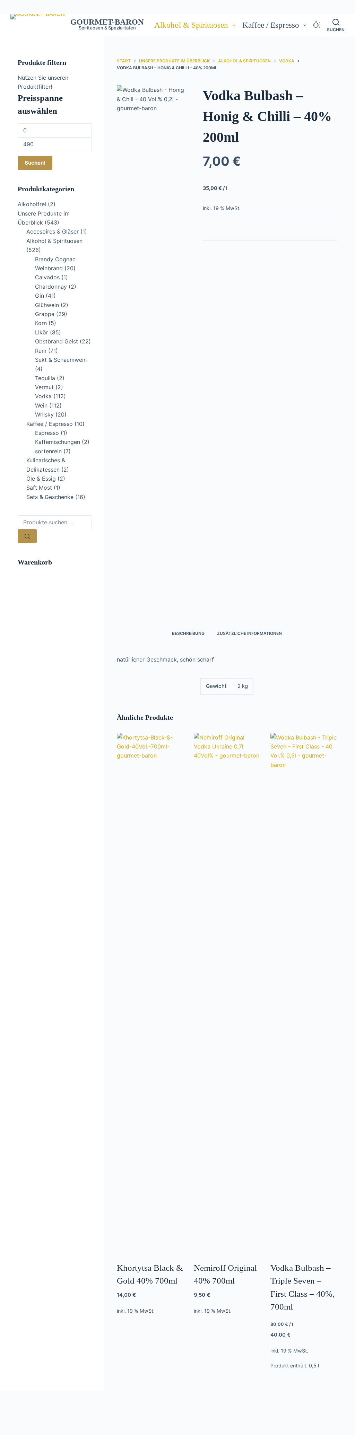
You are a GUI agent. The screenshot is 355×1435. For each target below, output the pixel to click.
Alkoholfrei (32, 204)
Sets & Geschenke (49, 496)
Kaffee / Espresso (270, 25)
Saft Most (39, 487)
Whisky (44, 414)
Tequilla (45, 378)
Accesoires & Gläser (52, 231)
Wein (41, 405)
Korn (41, 323)
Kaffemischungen (57, 441)
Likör (41, 332)
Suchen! (35, 162)
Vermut (44, 387)
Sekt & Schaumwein (61, 359)
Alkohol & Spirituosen (191, 25)
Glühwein (47, 304)
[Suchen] (27, 536)
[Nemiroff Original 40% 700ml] (227, 993)
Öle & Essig (41, 478)
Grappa (44, 313)
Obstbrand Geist (56, 341)
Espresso (47, 432)
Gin (39, 295)
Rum (40, 350)
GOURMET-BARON (107, 22)
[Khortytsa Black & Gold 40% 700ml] (150, 993)
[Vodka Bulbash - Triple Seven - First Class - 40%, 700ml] (303, 993)
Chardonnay (51, 286)
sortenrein (48, 451)
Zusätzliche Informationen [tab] (249, 633)
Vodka (43, 396)
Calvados (47, 277)
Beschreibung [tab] (188, 633)
